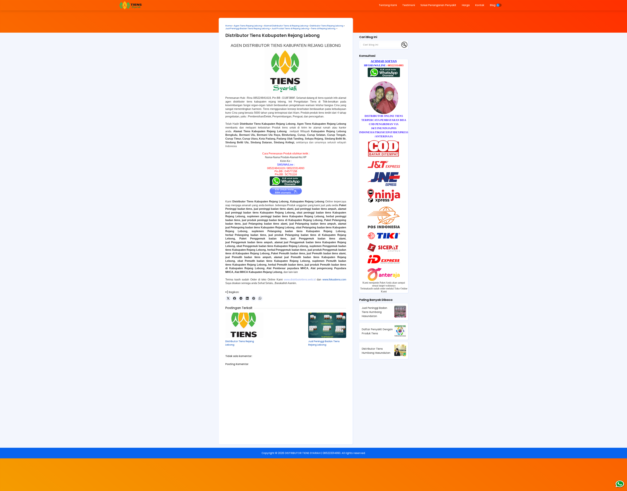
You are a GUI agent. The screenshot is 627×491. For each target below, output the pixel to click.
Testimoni (408, 5)
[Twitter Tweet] (228, 298)
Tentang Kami (388, 5)
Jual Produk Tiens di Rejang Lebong (290, 28)
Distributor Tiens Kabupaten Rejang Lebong (272, 35)
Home (228, 25)
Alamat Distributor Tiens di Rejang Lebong (286, 25)
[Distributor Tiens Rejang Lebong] (244, 325)
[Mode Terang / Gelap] (499, 5)
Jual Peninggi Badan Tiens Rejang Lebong (247, 28)
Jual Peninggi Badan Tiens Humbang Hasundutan (374, 312)
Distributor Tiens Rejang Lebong (326, 25)
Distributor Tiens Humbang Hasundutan (376, 351)
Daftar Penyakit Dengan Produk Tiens (377, 331)
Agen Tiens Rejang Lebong (248, 25)
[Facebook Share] (234, 298)
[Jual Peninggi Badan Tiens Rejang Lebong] (327, 325)
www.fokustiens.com (334, 279)
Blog (492, 5)
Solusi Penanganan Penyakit (438, 5)
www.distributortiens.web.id (300, 279)
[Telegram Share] (241, 298)
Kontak (479, 5)
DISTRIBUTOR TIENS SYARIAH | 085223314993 (312, 453)
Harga (466, 5)
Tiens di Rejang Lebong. (323, 28)
